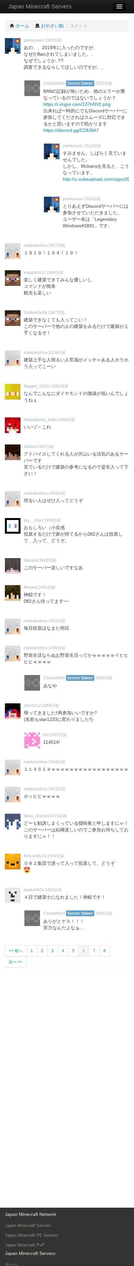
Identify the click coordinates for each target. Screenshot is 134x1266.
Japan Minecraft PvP (25, 1245)
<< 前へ (15, 951)
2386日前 (66, 419)
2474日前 (55, 856)
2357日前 (56, 245)
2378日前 (56, 352)
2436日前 (52, 520)
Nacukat (31, 560)
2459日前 (50, 705)
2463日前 (56, 762)
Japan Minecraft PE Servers (31, 1235)
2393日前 (56, 493)
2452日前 (46, 587)
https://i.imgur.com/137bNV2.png (77, 104)
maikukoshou (35, 245)
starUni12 (32, 705)
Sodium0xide (35, 312)
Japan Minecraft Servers (40, 6)
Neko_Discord (36, 816)
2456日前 (56, 648)
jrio (46, 735)
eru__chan (33, 520)
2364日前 (55, 272)
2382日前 (59, 386)
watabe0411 (35, 272)
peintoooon (34, 40)
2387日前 (45, 446)
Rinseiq (30, 587)
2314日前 (92, 146)
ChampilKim (54, 83)
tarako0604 (34, 890)
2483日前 (53, 890)
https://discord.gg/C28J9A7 (71, 130)
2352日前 (53, 40)
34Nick (30, 446)
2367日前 (56, 312)
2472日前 (56, 789)
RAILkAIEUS (35, 856)
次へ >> (15, 962)
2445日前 (47, 560)
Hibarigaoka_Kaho (40, 419)
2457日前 (58, 735)
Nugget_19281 (37, 386)
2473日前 (58, 816)
